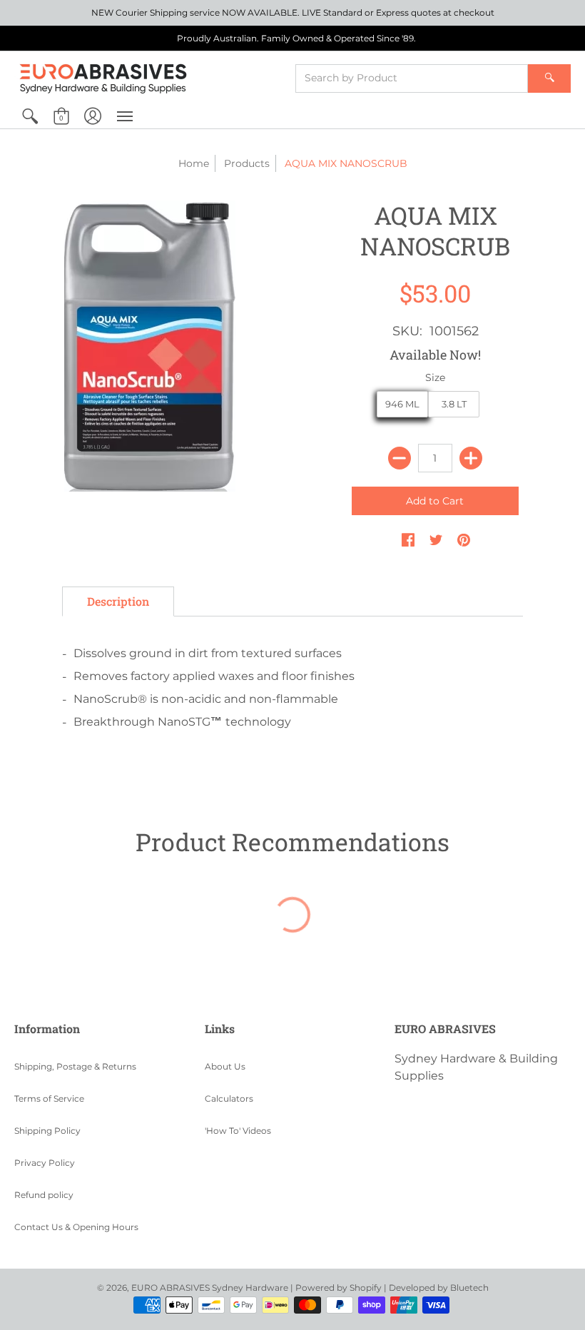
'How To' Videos (238, 1130)
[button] (30, 116)
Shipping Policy (47, 1130)
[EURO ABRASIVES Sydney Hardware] (103, 77)
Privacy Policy (44, 1162)
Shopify (366, 1287)
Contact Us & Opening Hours (76, 1227)
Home (193, 163)
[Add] (470, 458)
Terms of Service (49, 1098)
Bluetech (469, 1287)
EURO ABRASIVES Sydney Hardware (209, 1287)
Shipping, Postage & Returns (75, 1066)
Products (247, 163)
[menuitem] (30, 116)
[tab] (118, 601)
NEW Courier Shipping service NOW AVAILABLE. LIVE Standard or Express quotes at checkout (292, 12)
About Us (225, 1066)
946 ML (402, 404)
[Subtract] (399, 458)
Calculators (229, 1098)
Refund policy (43, 1194)
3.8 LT (454, 404)
